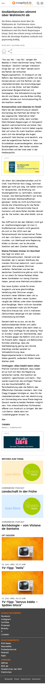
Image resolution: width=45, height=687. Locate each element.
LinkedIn (5, 634)
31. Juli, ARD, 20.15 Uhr (14, 598)
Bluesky (5, 628)
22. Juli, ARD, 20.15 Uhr (14, 564)
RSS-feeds (6, 643)
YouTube (5, 622)
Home (4, 51)
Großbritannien (16, 427)
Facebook (5, 616)
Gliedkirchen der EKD (11, 669)
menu (3, 3)
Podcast (5, 652)
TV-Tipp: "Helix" (13, 568)
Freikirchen (6, 672)
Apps (3, 655)
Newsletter (6, 646)
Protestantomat (8, 649)
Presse (16, 679)
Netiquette (9, 679)
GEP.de (4, 663)
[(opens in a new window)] (22, 167)
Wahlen (5, 427)
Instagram (6, 619)
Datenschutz (25, 679)
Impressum (36, 679)
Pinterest (5, 625)
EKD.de (4, 666)
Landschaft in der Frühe (19, 491)
